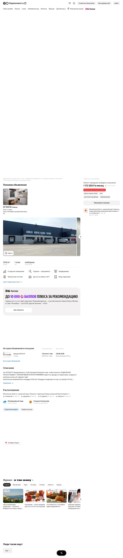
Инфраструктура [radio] (27, 409)
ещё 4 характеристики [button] (11, 282)
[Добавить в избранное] (25, 190)
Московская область (10, 394)
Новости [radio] (50, 485)
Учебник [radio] (42, 485)
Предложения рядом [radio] (11, 409)
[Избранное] (69, 3)
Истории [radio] (33, 485)
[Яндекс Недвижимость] (15, 3)
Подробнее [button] (7, 383)
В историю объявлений (11, 361)
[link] (116, 3)
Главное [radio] (7, 485)
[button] (74, 3)
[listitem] (66, 271)
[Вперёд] (80, 237)
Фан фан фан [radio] (17, 485)
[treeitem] (8, 9)
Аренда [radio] (59, 485)
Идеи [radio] (25, 485)
